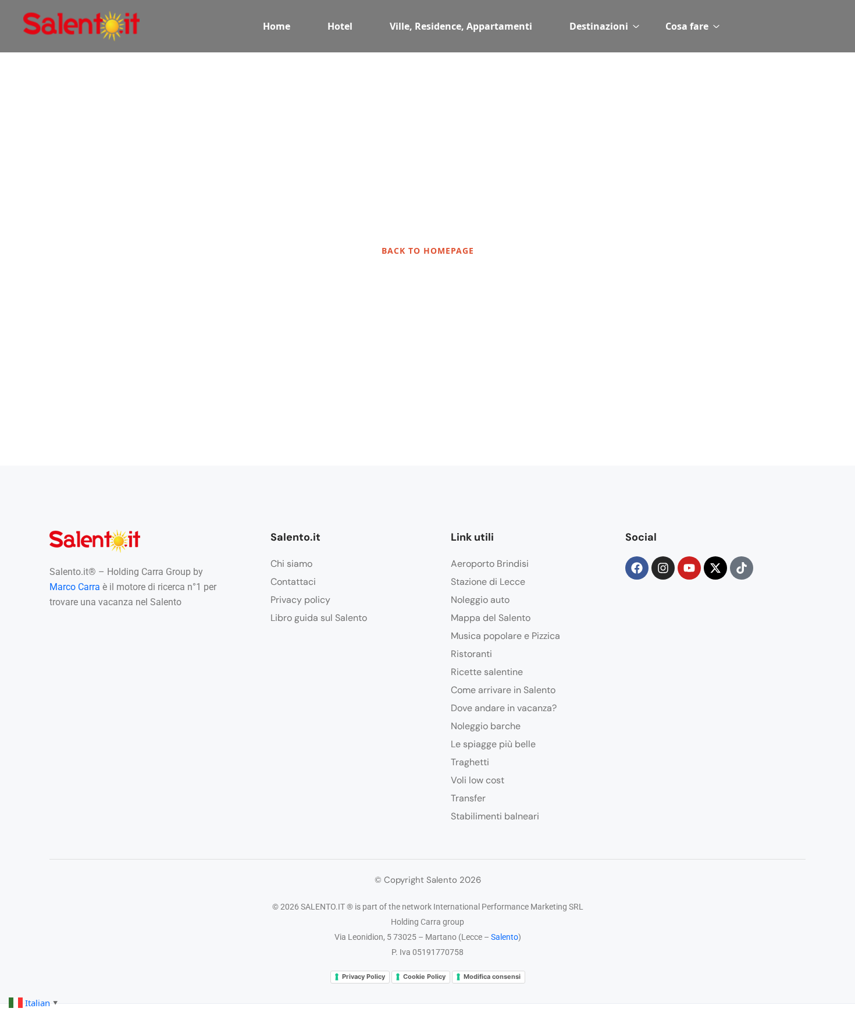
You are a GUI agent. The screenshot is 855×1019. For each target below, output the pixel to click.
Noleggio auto (480, 600)
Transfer (468, 798)
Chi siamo (291, 564)
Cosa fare (686, 26)
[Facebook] (637, 568)
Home (276, 26)
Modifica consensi (492, 976)
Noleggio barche (486, 726)
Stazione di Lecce (488, 582)
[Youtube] (689, 568)
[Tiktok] (741, 568)
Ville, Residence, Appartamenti (461, 26)
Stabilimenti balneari (495, 816)
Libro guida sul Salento (318, 618)
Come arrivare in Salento (503, 690)
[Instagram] (663, 568)
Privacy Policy (363, 976)
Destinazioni (598, 26)
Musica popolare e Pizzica (505, 636)
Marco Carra (74, 586)
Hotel (339, 26)
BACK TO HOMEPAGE (428, 250)
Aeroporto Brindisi (490, 564)
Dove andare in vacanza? (504, 708)
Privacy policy (300, 600)
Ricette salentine (487, 672)
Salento (504, 937)
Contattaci (293, 582)
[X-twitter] (715, 568)
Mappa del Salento (490, 618)
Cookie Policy (424, 976)
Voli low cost (477, 780)
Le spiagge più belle (493, 744)
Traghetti (470, 762)
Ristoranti (471, 654)
